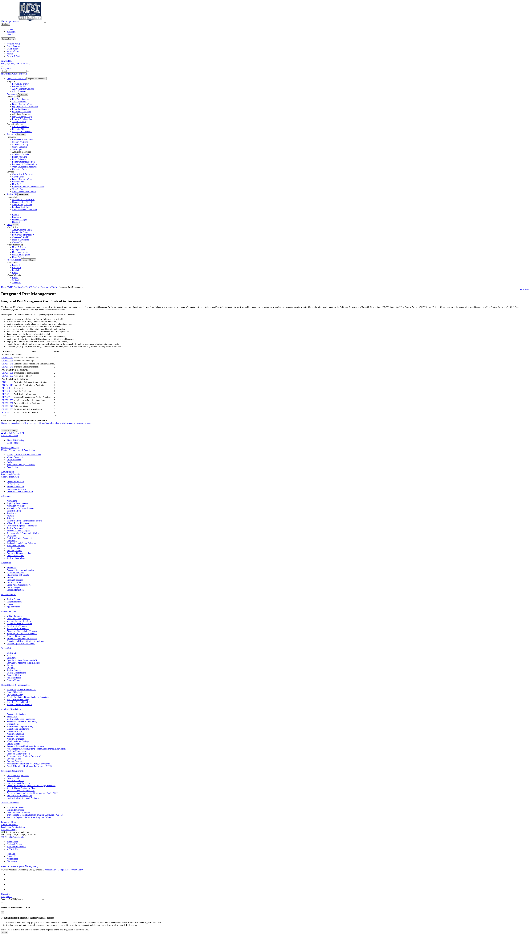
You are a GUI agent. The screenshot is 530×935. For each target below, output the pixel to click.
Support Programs (20, 142)
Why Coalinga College (22, 116)
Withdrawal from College (18, 741)
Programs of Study (49, 287)
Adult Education (19, 91)
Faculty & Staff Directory (23, 235)
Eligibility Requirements (17, 503)
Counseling (12, 540)
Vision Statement (14, 459)
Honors (10, 577)
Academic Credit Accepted (18, 530)
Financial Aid (18, 129)
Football (15, 270)
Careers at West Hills (21, 237)
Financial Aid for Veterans (18, 628)
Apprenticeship (13, 607)
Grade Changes (13, 587)
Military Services (8, 611)
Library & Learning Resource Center (28, 186)
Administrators (7, 472)
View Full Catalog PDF (13, 433)
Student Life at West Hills (23, 199)
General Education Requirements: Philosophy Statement (31, 785)
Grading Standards (15, 580)
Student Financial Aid (16, 558)
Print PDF (524, 289)
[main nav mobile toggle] (45, 22)
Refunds (10, 518)
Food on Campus (19, 219)
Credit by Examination (16, 751)
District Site (19, 837)
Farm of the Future (20, 232)
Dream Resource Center (22, 104)
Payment (10, 516)
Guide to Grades (14, 582)
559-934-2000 (7, 837)
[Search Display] (2, 66)
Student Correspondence (17, 528)
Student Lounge (14, 670)
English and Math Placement (19, 538)
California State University (18, 812)
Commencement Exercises (18, 783)
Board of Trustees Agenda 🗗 (13, 866)
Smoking (10, 668)
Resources (11, 134)
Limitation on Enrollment (18, 729)
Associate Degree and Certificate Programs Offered (29, 817)
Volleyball (16, 282)
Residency (11, 513)
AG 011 (5, 382)
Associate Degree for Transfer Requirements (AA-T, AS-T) (32, 793)
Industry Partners (14, 51)
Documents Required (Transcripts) (22, 526)
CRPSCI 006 (7, 400)
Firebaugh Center (14, 844)
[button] (1, 428)
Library (15, 214)
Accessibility (50, 870)
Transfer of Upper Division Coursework (24, 756)
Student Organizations (16, 673)
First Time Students (20, 99)
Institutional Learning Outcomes (21, 464)
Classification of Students (18, 575)
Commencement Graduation (24, 209)
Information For (8, 39)
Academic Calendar (20, 154)
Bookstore (16, 217)
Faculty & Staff (13, 56)
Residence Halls (14, 678)
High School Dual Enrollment (25, 106)
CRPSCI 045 (7, 364)
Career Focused (13, 46)
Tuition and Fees (14, 511)
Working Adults (13, 44)
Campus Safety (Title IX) (23, 202)
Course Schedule (19, 74)
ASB (9, 655)
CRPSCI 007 (7, 403)
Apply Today (33, 866)
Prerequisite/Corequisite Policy (20, 726)
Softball (15, 280)
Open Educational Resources (24, 167)
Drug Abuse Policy (15, 694)
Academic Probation (15, 736)
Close (4, 932)
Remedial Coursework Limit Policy (22, 721)
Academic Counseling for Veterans (22, 638)
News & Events (19, 247)
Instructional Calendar (10, 474)
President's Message (9, 447)
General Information (10, 477)
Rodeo (15, 272)
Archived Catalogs (9, 829)
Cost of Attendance (20, 126)
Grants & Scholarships (22, 131)
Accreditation (12, 467)
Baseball (16, 265)
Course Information (15, 590)
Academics (6, 563)
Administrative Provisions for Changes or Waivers (28, 764)
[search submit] (28, 71)
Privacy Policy (77, 870)
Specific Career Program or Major (21, 788)
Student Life (12, 194)
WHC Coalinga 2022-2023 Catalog (23, 287)
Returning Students (20, 109)
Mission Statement (15, 457)
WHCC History (13, 484)
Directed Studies (14, 759)
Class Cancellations (15, 555)
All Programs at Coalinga (23, 89)
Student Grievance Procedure (19, 704)
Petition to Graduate (15, 780)
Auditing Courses (14, 550)
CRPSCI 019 (7, 406)
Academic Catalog (20, 144)
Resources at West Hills (22, 139)
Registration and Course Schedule (21, 543)
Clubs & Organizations (22, 204)
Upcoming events (19, 252)
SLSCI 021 (6, 412)
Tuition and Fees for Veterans (19, 623)
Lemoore (10, 29)
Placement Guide (19, 169)
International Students (21, 111)
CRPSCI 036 (7, 409)
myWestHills (6, 61)
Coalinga (5, 24)
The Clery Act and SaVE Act (19, 702)
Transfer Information (10, 802)
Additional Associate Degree (19, 795)
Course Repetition (14, 731)
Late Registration (14, 548)
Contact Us (17, 242)
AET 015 (6, 391)
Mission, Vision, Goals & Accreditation (18, 450)
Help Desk (17, 184)
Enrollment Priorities (16, 545)
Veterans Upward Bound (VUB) (21, 643)
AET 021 (6, 394)
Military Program (14, 616)
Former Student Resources (23, 162)
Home (3, 287)
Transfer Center (19, 189)
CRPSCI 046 (7, 367)
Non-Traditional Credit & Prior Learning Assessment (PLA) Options (36, 749)
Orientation (11, 535)
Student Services (8, 594)
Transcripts (17, 149)
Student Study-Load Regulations (21, 719)
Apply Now (6, 68)
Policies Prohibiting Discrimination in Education (28, 697)
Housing (16, 222)
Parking (10, 665)
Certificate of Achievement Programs (23, 798)
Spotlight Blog (18, 250)
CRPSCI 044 (7, 360)
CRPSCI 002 (7, 376)
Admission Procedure (16, 506)
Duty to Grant (13, 778)
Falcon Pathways (19, 157)
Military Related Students (18, 523)
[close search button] (2, 902)
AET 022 (6, 397)
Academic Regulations (11, 709)
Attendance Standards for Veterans (22, 631)
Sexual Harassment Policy (18, 699)
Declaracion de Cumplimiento (20, 491)
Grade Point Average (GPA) (19, 585)
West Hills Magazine (21, 254)
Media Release (13, 443)
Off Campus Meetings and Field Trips (23, 663)
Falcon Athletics (14, 260)
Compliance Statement (16, 489)
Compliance (63, 870)
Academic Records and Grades (20, 570)
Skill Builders (12, 49)
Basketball (16, 267)
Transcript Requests (15, 572)
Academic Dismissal (15, 739)
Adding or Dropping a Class (19, 553)
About (9, 224)
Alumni (10, 54)
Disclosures (12, 861)
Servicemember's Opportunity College (23, 533)
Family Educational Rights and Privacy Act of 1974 (29, 766)
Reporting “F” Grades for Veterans (22, 633)
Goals (9, 462)
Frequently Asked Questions (24, 164)
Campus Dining (13, 680)
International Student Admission (21, 508)
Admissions (12, 94)
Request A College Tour (22, 119)
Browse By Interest (20, 84)
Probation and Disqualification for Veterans (25, 641)
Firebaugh (11, 31)
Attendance (12, 716)
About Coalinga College (22, 230)
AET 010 (6, 388)
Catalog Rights (13, 744)
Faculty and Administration (13, 827)
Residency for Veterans (17, 626)
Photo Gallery (18, 257)
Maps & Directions (20, 240)
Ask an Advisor (19, 121)
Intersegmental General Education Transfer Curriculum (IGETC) (35, 815)
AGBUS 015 (7, 385)
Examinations (12, 724)
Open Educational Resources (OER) (22, 660)
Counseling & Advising (22, 174)
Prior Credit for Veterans (17, 636)
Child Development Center (24, 191)
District (10, 34)
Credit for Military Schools (18, 618)
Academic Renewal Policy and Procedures (25, 746)
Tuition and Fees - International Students (24, 521)
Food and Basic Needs (22, 207)
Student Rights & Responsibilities (15, 685)
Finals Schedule (19, 159)
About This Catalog (9, 435)
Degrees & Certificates (16, 78)
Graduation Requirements (12, 771)
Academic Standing (15, 734)
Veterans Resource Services (19, 621)
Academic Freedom (15, 486)
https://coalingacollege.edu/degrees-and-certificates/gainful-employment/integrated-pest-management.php (46, 423)
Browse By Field (19, 86)
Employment (12, 841)
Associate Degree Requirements (21, 790)
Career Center (18, 177)
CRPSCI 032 (7, 357)
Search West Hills (9, 899)
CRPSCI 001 (7, 373)
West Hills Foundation (16, 846)
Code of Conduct (14, 692)
